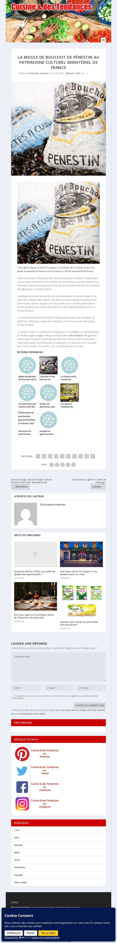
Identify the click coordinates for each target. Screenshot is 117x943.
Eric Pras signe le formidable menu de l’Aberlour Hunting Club (34, 616)
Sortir (77, 73)
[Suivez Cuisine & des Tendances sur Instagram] (37, 811)
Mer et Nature (76, 335)
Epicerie (70, 73)
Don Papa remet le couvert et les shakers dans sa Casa (78, 573)
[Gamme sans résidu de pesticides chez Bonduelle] (81, 600)
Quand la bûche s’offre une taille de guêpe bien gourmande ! (34, 573)
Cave (16, 830)
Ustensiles (19, 867)
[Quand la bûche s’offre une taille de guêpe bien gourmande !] (35, 554)
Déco (16, 837)
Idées (17, 852)
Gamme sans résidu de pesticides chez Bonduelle (79, 623)
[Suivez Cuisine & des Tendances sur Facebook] (37, 794)
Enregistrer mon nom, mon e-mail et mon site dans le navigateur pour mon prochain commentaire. (54, 697)
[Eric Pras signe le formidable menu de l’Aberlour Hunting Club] (35, 596)
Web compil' (20, 882)
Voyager (18, 874)
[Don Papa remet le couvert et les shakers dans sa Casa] (81, 554)
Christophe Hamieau (39, 73)
